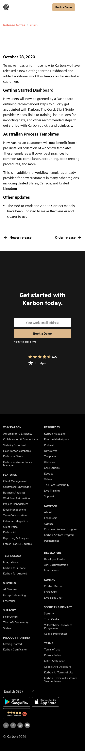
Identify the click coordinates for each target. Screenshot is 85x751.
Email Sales (50, 591)
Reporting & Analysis (15, 537)
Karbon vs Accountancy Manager (17, 463)
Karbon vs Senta (13, 456)
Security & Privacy (58, 607)
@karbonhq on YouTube (20, 725)
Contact (50, 579)
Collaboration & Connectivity (20, 439)
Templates (50, 456)
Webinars (49, 461)
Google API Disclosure (57, 666)
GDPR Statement (54, 660)
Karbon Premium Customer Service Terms (60, 679)
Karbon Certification (15, 649)
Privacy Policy (52, 655)
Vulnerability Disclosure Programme (58, 626)
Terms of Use (52, 649)
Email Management (14, 509)
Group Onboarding (14, 594)
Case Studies (52, 467)
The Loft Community (15, 622)
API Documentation (56, 564)
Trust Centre (51, 619)
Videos (48, 479)
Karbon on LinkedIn (6, 725)
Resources (52, 427)
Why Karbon (12, 427)
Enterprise (9, 600)
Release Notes (14, 25)
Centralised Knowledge (17, 486)
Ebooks (48, 473)
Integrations (10, 562)
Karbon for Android (15, 573)
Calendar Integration (15, 520)
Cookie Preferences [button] (55, 633)
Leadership (50, 517)
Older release (65, 237)
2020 (34, 25)
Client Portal (10, 526)
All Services (10, 589)
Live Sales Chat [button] (53, 597)
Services (9, 582)
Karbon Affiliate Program (59, 534)
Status (7, 627)
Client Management (15, 480)
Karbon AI (9, 532)
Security (49, 613)
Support (9, 610)
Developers (52, 552)
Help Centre (10, 616)
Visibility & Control (14, 444)
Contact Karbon (53, 586)
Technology (12, 555)
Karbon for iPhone (14, 567)
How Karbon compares (17, 450)
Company (51, 505)
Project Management (15, 503)
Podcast (49, 444)
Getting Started (12, 643)
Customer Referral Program (60, 529)
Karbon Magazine (54, 433)
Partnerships (51, 540)
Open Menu (80, 7)
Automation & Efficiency (17, 433)
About (48, 512)
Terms (48, 643)
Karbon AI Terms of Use (58, 672)
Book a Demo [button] (63, 7)
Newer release (20, 237)
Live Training (52, 490)
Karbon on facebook (13, 725)
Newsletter (50, 450)
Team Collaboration (15, 515)
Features (10, 474)
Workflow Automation (16, 498)
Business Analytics (14, 492)
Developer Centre (54, 558)
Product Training (16, 637)
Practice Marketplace (56, 439)
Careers (48, 523)
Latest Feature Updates (17, 543)
